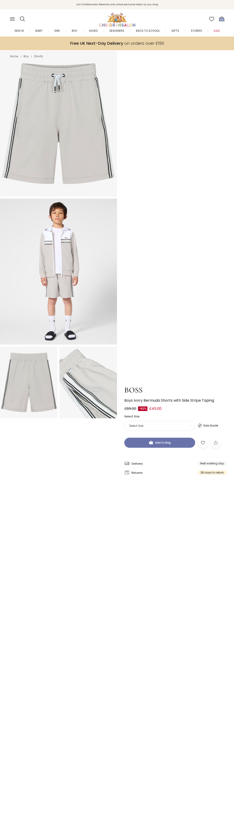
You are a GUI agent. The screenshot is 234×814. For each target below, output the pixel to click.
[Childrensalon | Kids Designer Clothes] (117, 17)
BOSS (133, 390)
